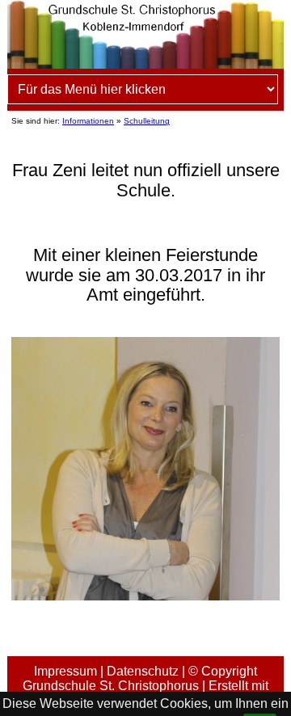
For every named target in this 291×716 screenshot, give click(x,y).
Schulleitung (147, 120)
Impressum (65, 671)
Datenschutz (143, 671)
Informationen (88, 120)
